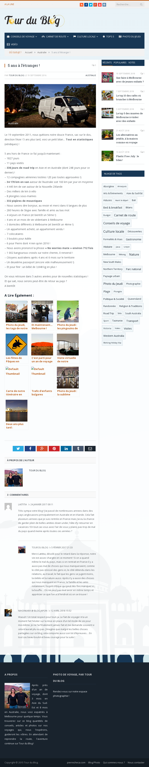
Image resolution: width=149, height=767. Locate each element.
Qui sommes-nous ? (114, 762)
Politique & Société (113, 299)
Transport (132, 321)
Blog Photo (94, 762)
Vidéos (117, 328)
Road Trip (108, 313)
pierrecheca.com (76, 762)
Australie (91, 75)
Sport (106, 320)
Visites (128, 328)
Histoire (107, 246)
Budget (106, 215)
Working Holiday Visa (112, 342)
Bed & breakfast (112, 207)
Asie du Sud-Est (134, 193)
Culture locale (86, 36)
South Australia (133, 313)
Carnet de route (56, 36)
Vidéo (14, 44)
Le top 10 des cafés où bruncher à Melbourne (40, 4)
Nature (134, 254)
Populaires (120, 62)
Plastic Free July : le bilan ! (127, 158)
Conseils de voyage (23, 36)
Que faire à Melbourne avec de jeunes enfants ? (130, 79)
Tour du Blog (16, 75)
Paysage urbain (111, 276)
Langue (127, 247)
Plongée (118, 291)
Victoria (107, 328)
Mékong (122, 254)
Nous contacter (136, 762)
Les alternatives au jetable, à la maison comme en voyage (127, 138)
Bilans (129, 207)
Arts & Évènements (113, 193)
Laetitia (22, 504)
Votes (131, 62)
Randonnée (109, 306)
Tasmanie (117, 320)
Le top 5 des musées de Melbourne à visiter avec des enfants (129, 117)
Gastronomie (133, 239)
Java (118, 246)
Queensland (134, 298)
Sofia (120, 313)
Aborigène (108, 186)
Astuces (107, 200)
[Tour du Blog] (35, 20)
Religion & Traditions (130, 306)
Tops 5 (110, 36)
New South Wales (112, 262)
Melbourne (109, 254)
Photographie (133, 283)
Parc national (133, 269)
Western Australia (113, 335)
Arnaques (122, 186)
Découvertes (135, 231)
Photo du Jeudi (132, 36)
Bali (134, 200)
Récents (107, 62)
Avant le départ (121, 200)
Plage (106, 291)
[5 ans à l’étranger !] (50, 106)
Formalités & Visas (112, 239)
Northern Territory (112, 269)
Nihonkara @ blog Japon (32, 610)
